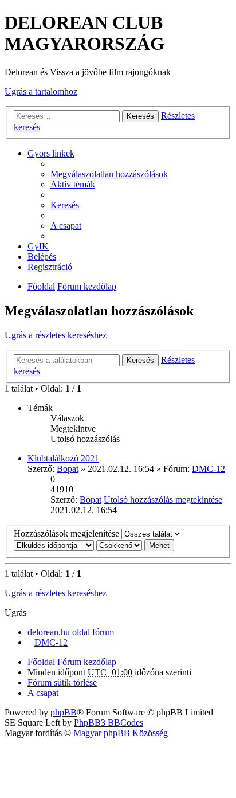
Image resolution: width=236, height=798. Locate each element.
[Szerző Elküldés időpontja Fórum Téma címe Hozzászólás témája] (54, 545)
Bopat (67, 469)
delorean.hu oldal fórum (70, 632)
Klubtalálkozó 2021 (63, 458)
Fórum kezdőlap (86, 286)
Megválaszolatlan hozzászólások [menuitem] (109, 174)
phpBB (63, 712)
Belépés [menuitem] (41, 256)
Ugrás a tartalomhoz (41, 91)
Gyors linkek (50, 153)
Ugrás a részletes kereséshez (56, 335)
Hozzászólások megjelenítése (67, 533)
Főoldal (41, 286)
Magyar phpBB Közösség (120, 733)
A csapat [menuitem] (65, 225)
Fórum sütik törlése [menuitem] (62, 682)
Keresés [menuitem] (64, 205)
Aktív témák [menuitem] (72, 184)
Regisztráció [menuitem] (49, 267)
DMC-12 (208, 469)
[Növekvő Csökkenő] (119, 545)
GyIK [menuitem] (38, 246)
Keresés (140, 116)
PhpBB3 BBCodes (108, 722)
